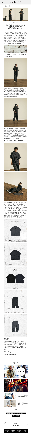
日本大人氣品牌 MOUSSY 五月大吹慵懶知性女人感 (23, 403)
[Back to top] (28, 427)
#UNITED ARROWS (11, 413)
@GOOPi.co (7, 347)
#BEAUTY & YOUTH (21, 413)
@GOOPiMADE (16, 347)
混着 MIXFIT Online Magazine (15, 2)
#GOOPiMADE (16, 415)
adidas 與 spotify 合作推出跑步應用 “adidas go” (23, 396)
